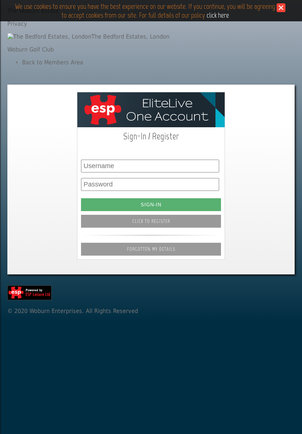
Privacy (17, 23)
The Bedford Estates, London (130, 36)
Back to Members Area (52, 62)
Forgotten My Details (151, 249)
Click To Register (151, 221)
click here (218, 15)
